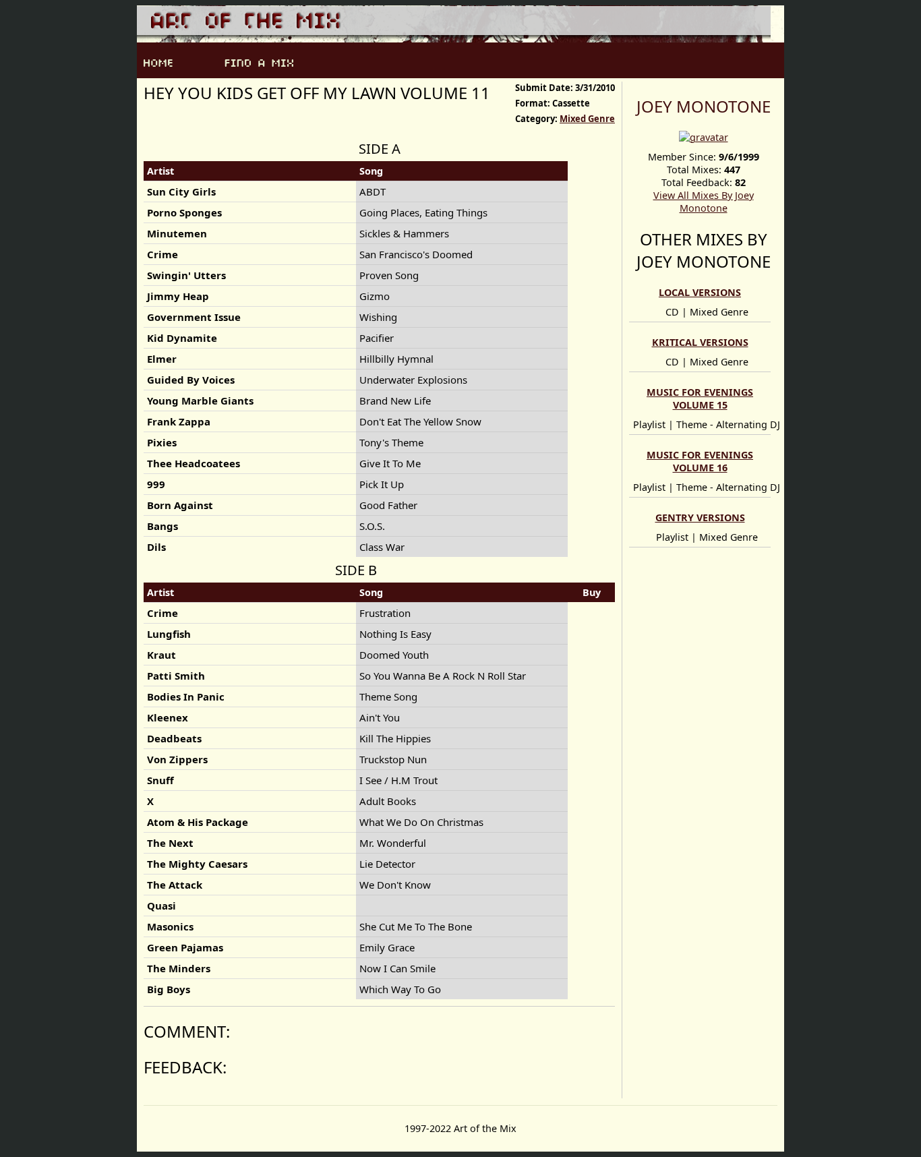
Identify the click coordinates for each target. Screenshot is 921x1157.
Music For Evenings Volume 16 (700, 461)
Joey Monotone (703, 106)
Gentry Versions (700, 517)
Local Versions (700, 292)
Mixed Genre (587, 119)
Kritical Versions (700, 342)
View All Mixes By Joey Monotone (703, 201)
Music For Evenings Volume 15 (700, 398)
